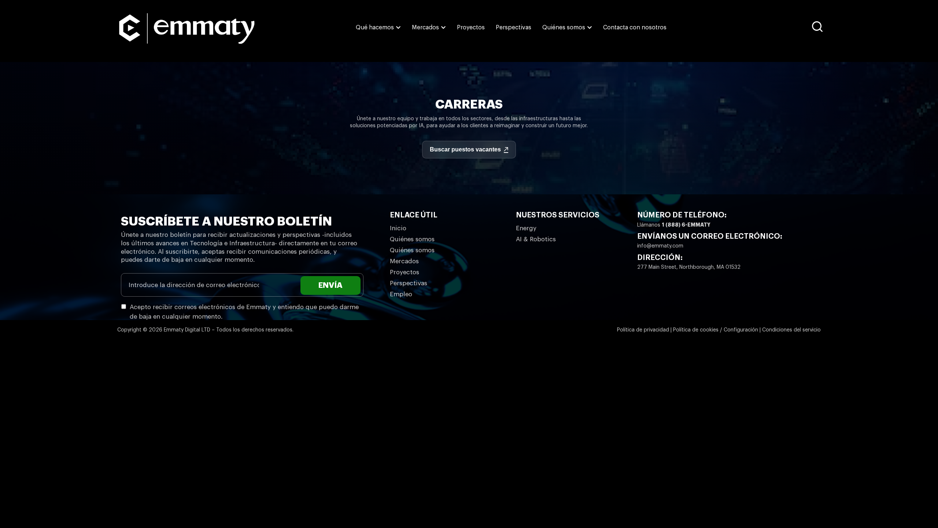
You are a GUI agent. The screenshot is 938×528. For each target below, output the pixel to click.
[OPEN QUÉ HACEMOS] (398, 27)
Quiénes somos (412, 239)
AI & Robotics (536, 239)
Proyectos (404, 272)
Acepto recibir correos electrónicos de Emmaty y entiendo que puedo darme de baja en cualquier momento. (244, 312)
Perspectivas (408, 283)
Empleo (401, 294)
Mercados (404, 261)
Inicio (398, 228)
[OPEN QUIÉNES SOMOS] (589, 27)
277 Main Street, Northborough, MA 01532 (689, 267)
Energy (526, 228)
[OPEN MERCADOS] (443, 27)
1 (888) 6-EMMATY (686, 224)
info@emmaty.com (660, 246)
